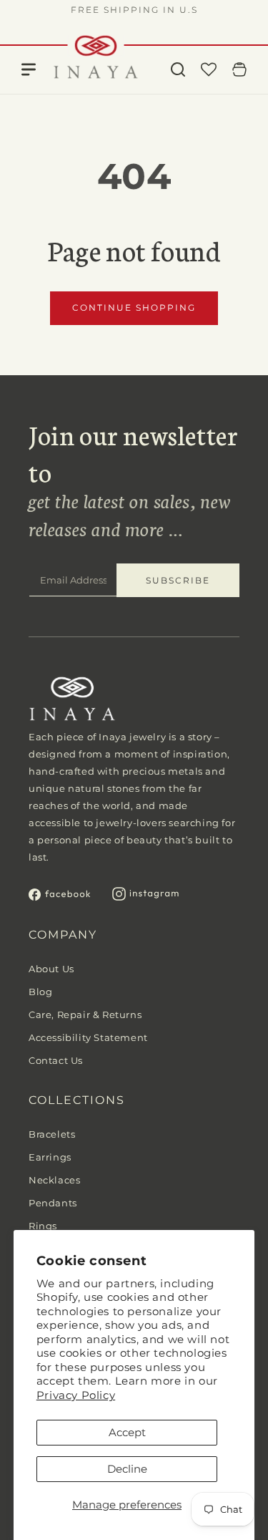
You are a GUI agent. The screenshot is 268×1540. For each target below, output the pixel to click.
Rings (43, 1225)
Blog (40, 991)
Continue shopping (134, 307)
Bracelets (52, 1134)
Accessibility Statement (88, 1037)
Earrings (50, 1157)
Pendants (53, 1203)
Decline (127, 1469)
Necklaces (54, 1180)
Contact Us (56, 1060)
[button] (178, 69)
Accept (127, 1432)
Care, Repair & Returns (85, 1014)
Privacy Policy (75, 1395)
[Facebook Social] (60, 897)
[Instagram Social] (145, 897)
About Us (51, 968)
